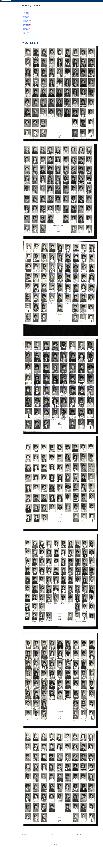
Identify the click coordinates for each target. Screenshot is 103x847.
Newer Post (24, 834)
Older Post (79, 834)
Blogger (56, 844)
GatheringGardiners (30, 5)
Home (52, 834)
